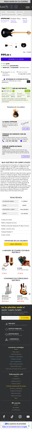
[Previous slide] (2, 266)
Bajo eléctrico (20, 12)
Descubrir (26, 128)
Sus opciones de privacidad (16, 424)
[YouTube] (28, 417)
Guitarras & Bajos (11, 12)
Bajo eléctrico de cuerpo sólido (8, 14)
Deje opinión (16, 244)
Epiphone (20, 14)
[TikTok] (12, 417)
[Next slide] (29, 266)
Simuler (27, 91)
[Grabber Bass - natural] (15, 113)
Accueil (3, 12)
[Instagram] (20, 417)
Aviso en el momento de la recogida (14, 427)
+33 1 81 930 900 (17, 335)
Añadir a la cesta (16, 59)
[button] (8, 45)
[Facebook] (4, 417)
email (25, 141)
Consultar (25, 156)
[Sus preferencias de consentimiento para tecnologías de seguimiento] (29, 426)
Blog (16, 398)
